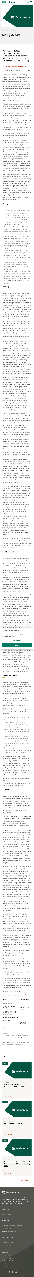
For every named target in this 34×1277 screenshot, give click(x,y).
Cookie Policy (6, 1255)
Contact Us (5, 1263)
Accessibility (5, 1253)
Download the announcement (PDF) (15, 66)
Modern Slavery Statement (9, 1258)
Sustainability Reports (10, 1231)
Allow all (17, 645)
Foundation (5, 1266)
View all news (25, 1180)
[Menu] (32, 2)
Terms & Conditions (7, 1261)
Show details (17, 640)
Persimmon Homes (7, 1242)
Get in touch (7, 1214)
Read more (7, 1096)
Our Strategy (7, 1228)
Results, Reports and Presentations (13, 1225)
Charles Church (6, 1245)
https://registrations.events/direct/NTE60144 (16, 995)
